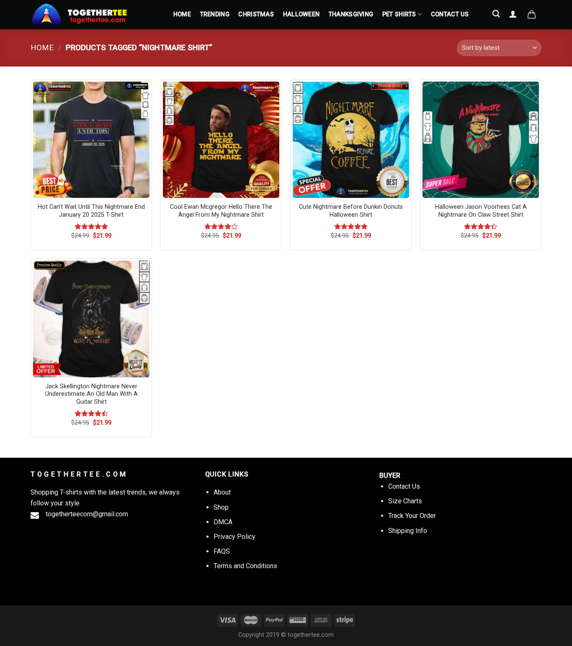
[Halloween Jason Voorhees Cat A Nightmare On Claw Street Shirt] (481, 140)
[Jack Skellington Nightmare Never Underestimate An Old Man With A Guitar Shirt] (91, 319)
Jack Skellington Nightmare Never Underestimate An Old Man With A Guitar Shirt (91, 394)
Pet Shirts (399, 14)
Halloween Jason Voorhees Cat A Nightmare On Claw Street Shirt (481, 210)
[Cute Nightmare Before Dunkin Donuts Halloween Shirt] (351, 140)
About (222, 492)
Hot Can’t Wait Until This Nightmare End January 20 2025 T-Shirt (91, 210)
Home (182, 14)
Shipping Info (407, 531)
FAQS (222, 551)
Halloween (301, 14)
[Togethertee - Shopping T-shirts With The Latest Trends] (93, 14)
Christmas (256, 14)
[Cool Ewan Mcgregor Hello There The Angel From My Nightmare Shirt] (221, 140)
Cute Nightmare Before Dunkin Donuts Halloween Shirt (351, 210)
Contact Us (450, 14)
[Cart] (531, 14)
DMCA (223, 522)
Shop (221, 507)
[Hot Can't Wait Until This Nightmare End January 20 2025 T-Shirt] (91, 140)
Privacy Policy (234, 537)
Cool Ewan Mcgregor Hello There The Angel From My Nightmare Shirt (221, 210)
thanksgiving (351, 14)
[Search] (496, 14)
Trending (214, 14)
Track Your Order (412, 516)
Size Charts (405, 501)
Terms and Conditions (245, 566)
